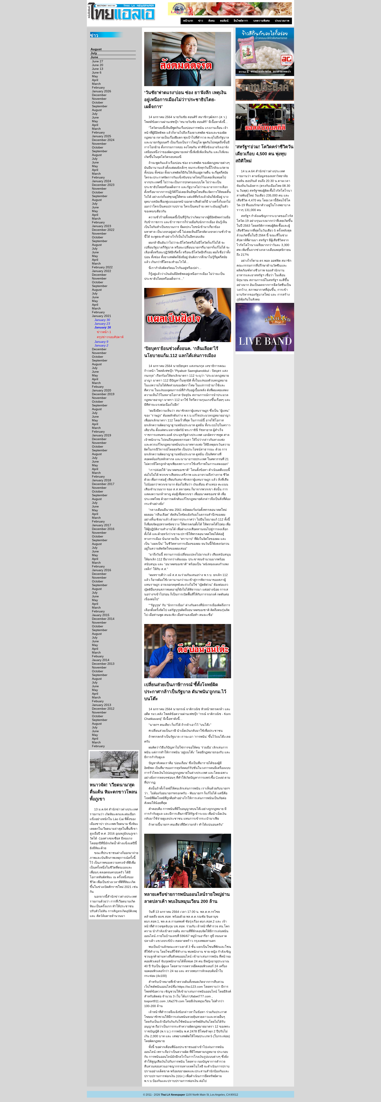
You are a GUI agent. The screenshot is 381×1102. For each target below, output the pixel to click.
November (99, 98)
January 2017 (101, 525)
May (95, 76)
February (98, 87)
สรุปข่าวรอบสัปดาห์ (110, 337)
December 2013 (103, 663)
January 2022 (101, 271)
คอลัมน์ (224, 20)
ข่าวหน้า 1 (104, 332)
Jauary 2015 (100, 615)
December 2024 (103, 140)
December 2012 (103, 708)
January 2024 (101, 181)
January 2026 (101, 91)
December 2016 (103, 529)
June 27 (97, 61)
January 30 (102, 320)
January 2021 (101, 316)
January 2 (101, 345)
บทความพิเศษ (261, 20)
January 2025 (101, 136)
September (99, 106)
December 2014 (103, 618)
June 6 (96, 72)
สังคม (211, 20)
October (97, 102)
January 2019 (101, 435)
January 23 (102, 323)
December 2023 (103, 185)
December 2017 (103, 484)
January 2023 (101, 226)
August (96, 49)
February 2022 (102, 267)
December (99, 95)
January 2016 (101, 570)
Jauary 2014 (100, 660)
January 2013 (101, 705)
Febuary (98, 386)
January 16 (102, 327)
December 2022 (103, 230)
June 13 (97, 68)
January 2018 (101, 480)
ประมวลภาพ (282, 20)
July (94, 53)
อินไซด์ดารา (241, 20)
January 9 (101, 341)
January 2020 (101, 390)
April (95, 80)
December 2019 (103, 394)
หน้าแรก (188, 20)
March (96, 83)
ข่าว (200, 20)
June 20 (97, 65)
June (94, 57)
